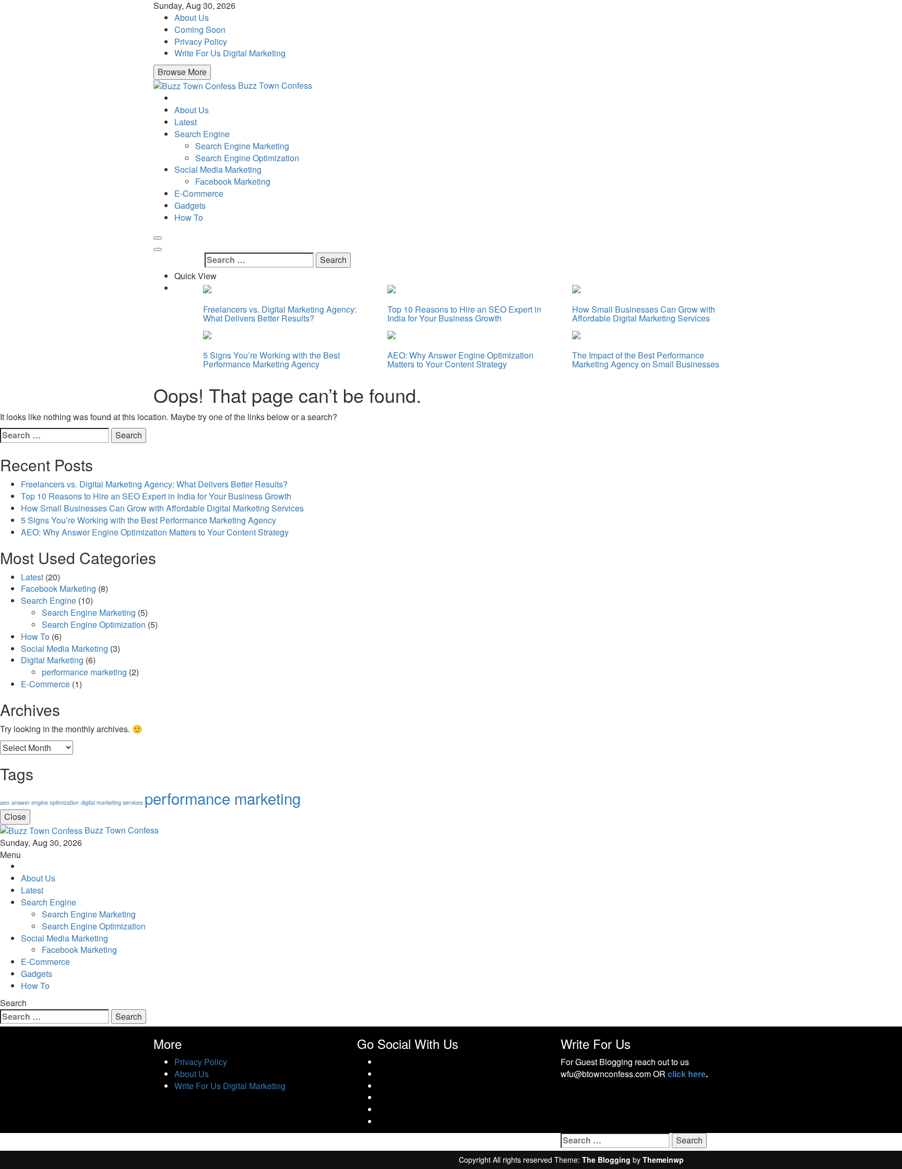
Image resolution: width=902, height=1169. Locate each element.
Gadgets (190, 205)
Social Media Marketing (218, 169)
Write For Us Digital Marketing (230, 53)
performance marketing (84, 672)
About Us (191, 17)
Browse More (182, 72)
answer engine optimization (45, 802)
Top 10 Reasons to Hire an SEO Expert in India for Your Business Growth (464, 314)
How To (188, 217)
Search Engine (202, 134)
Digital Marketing (52, 660)
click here (687, 1074)
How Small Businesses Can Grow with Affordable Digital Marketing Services (643, 314)
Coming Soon (199, 29)
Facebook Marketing (232, 181)
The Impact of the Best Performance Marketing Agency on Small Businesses (645, 360)
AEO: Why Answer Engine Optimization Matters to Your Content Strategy (460, 360)
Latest (185, 122)
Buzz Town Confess (275, 85)
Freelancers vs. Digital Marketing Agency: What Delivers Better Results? (280, 314)
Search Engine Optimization (247, 158)
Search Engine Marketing (242, 146)
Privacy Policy (200, 41)
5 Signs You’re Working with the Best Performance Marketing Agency (271, 360)
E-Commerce (198, 193)
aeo (4, 802)
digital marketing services (112, 802)
